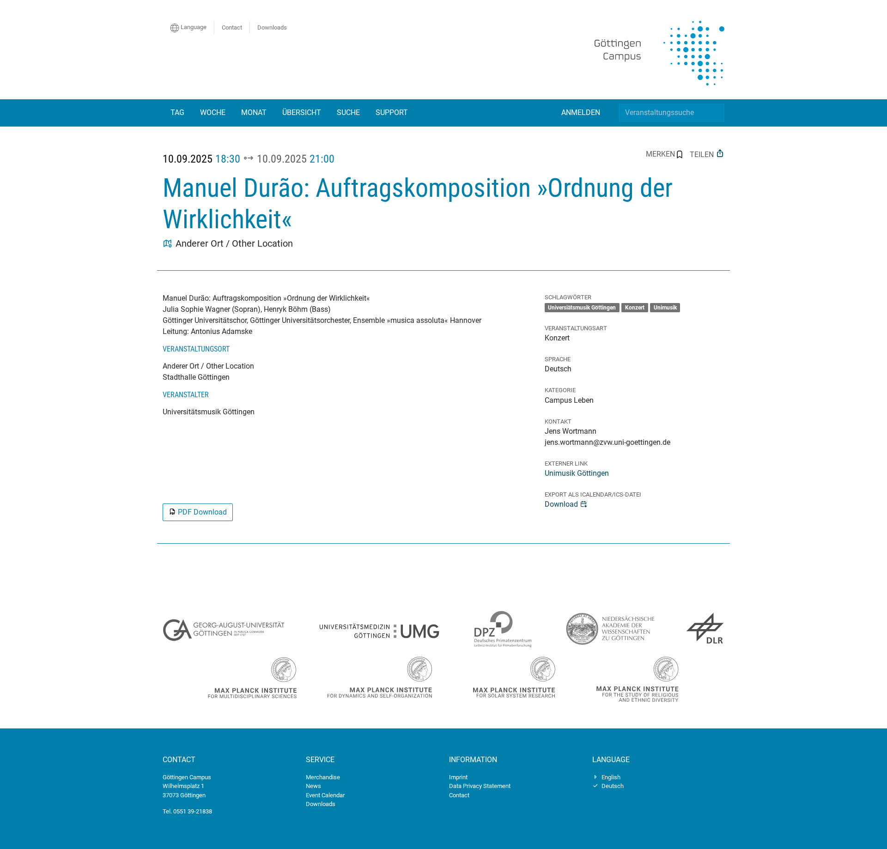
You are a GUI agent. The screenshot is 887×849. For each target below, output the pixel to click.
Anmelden (580, 112)
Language (193, 27)
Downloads (272, 27)
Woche (212, 112)
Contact (232, 27)
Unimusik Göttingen (577, 473)
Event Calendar (325, 795)
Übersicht (301, 112)
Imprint (458, 777)
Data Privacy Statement (479, 785)
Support (392, 112)
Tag (177, 112)
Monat (254, 112)
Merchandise (323, 777)
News (313, 785)
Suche (348, 112)
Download (561, 504)
